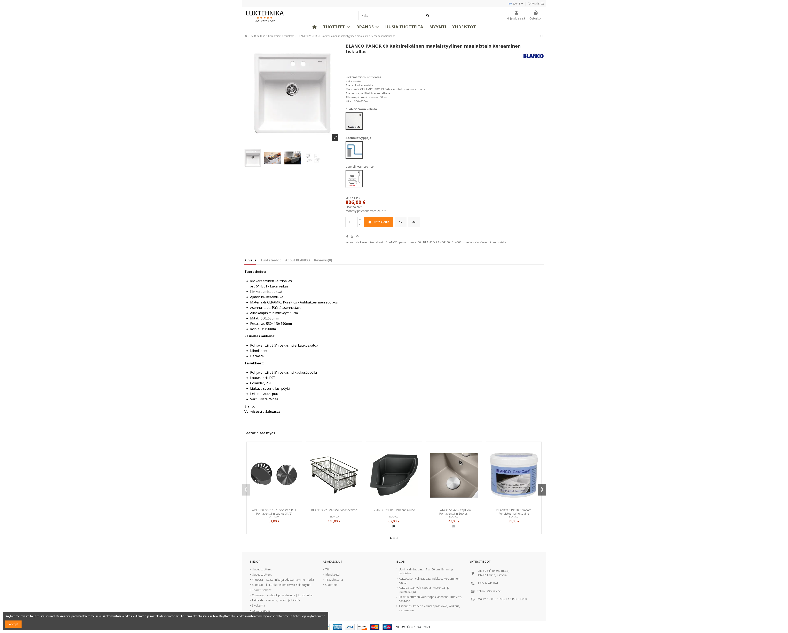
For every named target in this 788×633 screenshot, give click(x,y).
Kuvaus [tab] (250, 260)
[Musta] (393, 526)
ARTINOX (274, 516)
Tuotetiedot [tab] (270, 260)
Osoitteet (331, 585)
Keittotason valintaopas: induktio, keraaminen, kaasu (429, 581)
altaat (350, 242)
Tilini (328, 569)
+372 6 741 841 (488, 583)
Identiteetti (332, 574)
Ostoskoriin (381, 222)
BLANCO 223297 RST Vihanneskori (334, 510)
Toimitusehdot (261, 590)
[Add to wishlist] (401, 222)
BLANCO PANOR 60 (436, 242)
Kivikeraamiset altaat (369, 242)
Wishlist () (537, 3)
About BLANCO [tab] (297, 260)
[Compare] (274, 505)
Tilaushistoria (334, 579)
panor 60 (415, 242)
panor (403, 242)
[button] (336, 27)
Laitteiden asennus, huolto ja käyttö (276, 600)
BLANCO (391, 242)
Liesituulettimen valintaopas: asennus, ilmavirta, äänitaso (430, 599)
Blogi (400, 561)
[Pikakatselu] (280, 505)
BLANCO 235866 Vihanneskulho (394, 510)
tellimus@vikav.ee (489, 591)
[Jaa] (347, 237)
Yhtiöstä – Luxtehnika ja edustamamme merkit (283, 579)
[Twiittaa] (352, 237)
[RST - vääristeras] (453, 526)
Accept (13, 624)
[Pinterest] (357, 237)
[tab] (323, 261)
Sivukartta (258, 605)
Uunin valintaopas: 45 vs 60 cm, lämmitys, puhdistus (426, 571)
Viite (348, 198)
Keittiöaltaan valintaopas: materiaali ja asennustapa (424, 590)
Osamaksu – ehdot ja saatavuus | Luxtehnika (282, 595)
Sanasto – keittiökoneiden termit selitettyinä (281, 585)
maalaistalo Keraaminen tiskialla (485, 242)
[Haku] (427, 15)
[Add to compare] (414, 222)
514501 (457, 242)
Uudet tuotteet (262, 569)
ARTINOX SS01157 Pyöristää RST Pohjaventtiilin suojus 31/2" (274, 511)
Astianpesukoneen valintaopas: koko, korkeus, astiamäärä (429, 608)
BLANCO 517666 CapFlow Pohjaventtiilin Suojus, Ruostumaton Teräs (453, 511)
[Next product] (543, 36)
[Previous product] (540, 36)
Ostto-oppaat (261, 610)
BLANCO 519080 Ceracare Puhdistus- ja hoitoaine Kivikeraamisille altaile (513, 511)
